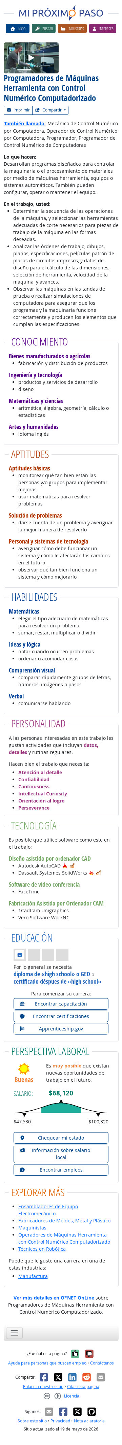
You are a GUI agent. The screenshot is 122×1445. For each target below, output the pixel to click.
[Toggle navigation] (14, 1333)
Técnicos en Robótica (42, 1249)
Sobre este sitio (32, 1421)
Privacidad (60, 1421)
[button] (65, 865)
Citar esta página (83, 1386)
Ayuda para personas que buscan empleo (47, 1363)
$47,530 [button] (22, 1121)
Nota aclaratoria (89, 1421)
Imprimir (21, 110)
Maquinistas (32, 1227)
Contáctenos (102, 1363)
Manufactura (33, 1276)
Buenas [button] (24, 1080)
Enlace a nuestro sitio (43, 1386)
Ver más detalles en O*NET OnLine (54, 1297)
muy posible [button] (67, 1065)
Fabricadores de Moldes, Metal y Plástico (64, 1220)
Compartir (52, 110)
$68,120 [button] (61, 1093)
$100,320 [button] (98, 1121)
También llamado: (25, 123)
